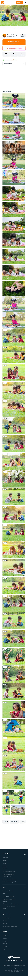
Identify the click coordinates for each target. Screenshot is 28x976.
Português (5, 957)
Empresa (4, 880)
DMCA (4, 908)
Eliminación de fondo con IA (9, 893)
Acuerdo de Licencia (7, 905)
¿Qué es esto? (14, 60)
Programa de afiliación (8, 911)
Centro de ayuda (6, 934)
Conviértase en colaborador (9, 942)
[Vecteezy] (2, 2)
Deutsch (4, 960)
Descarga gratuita (14, 42)
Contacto (4, 937)
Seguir (22, 36)
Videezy (4, 877)
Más (3, 965)
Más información (8, 62)
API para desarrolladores (8, 886)
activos (6, 836)
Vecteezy (4, 875)
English (4, 951)
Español (4, 954)
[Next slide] (21, 836)
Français (4, 963)
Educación (5, 883)
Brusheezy (5, 872)
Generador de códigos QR (9, 896)
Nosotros (4, 939)
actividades (14, 836)
